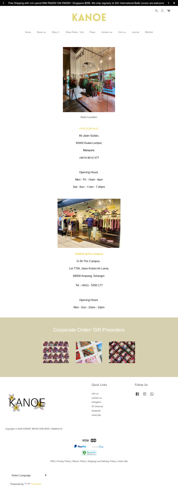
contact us (97, 397)
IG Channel (97, 406)
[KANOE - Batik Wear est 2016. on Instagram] (144, 395)
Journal (135, 32)
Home (28, 32)
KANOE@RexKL (89, 128)
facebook (96, 410)
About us (41, 32)
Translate (36, 484)
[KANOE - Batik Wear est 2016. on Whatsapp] (151, 395)
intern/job (96, 415)
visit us (95, 393)
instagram (96, 402)
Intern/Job (123, 461)
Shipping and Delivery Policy (102, 461)
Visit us (122, 32)
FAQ (52, 461)
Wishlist (149, 32)
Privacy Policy (64, 461)
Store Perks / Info (75, 32)
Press (92, 32)
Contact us (106, 32)
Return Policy (79, 461)
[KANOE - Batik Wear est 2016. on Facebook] (137, 395)
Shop (55, 32)
